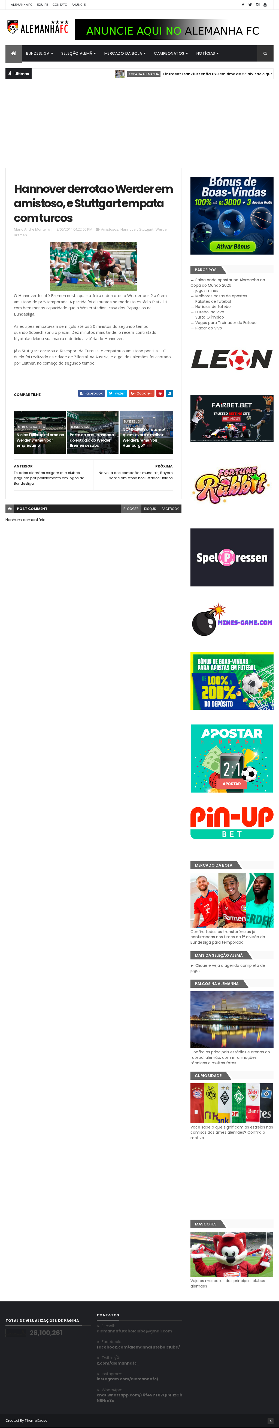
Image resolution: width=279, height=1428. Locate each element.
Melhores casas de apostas (221, 296)
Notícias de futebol (213, 306)
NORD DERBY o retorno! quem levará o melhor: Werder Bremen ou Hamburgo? (144, 437)
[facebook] (243, 5)
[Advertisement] (139, 123)
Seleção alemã (76, 53)
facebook (170, 508)
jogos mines (206, 290)
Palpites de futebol (213, 301)
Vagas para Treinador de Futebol (226, 322)
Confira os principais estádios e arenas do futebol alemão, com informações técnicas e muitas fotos (230, 1057)
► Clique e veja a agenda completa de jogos (227, 968)
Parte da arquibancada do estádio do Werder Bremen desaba (92, 440)
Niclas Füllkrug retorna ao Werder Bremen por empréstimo (40, 440)
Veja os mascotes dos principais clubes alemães (227, 1283)
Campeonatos (169, 53)
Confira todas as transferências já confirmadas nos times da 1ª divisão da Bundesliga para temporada (227, 937)
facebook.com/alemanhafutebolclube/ (138, 1347)
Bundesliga (37, 53)
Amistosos (109, 229)
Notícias (205, 53)
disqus (150, 508)
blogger (131, 508)
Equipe (42, 4)
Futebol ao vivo (209, 312)
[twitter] (250, 5)
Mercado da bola (123, 53)
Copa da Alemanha (120, 74)
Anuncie (79, 4)
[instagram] (258, 5)
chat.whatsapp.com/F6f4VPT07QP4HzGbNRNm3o (139, 1397)
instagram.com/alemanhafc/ (127, 1379)
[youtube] (265, 5)
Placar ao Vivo (208, 328)
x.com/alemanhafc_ (118, 1363)
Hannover (128, 229)
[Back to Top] (271, 1421)
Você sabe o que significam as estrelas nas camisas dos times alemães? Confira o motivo (231, 1132)
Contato (60, 4)
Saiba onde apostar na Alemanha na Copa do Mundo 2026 (227, 282)
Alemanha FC (21, 4)
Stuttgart (146, 229)
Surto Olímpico (209, 317)
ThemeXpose (36, 1420)
